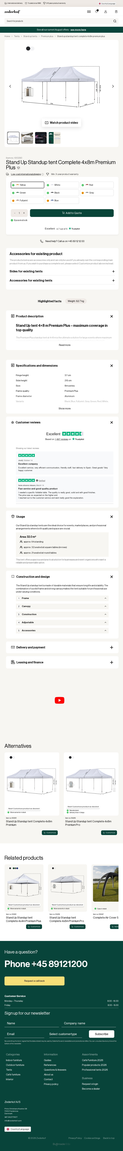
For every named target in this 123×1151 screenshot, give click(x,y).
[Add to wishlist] (18, 168)
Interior (9, 1079)
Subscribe (101, 1034)
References (50, 1065)
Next (112, 86)
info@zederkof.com (13, 1121)
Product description (30, 316)
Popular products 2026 (94, 1065)
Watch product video (64, 122)
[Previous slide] (6, 794)
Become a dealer (91, 1088)
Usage (20, 516)
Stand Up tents (30, 36)
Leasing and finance (29, 662)
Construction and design (33, 576)
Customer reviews (28, 422)
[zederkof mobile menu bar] (89, 11)
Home (7, 36)
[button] (107, 3)
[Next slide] (117, 794)
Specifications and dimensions (37, 365)
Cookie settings (92, 1138)
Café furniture (13, 1074)
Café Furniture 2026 (92, 1060)
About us (48, 1074)
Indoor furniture (14, 1060)
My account (105, 11)
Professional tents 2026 (95, 1069)
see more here (78, 29)
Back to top (109, 1138)
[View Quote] (115, 11)
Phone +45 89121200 (46, 964)
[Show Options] (83, 1034)
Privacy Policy (75, 1138)
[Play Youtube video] (62, 704)
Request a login (90, 1084)
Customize (51, 833)
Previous (10, 86)
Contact (48, 1079)
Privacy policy (51, 1084)
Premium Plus (47, 36)
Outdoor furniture (15, 1065)
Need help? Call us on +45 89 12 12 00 (64, 241)
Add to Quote (74, 213)
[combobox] (65, 1034)
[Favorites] (96, 11)
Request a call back (34, 980)
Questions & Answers (55, 1069)
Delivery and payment (30, 647)
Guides (47, 1060)
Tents (17, 36)
